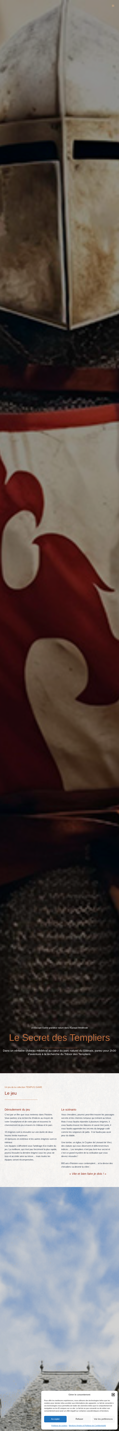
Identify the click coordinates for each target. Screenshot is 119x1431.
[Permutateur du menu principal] (113, 6)
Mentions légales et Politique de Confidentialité (87, 1426)
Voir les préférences (103, 1419)
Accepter (55, 1419)
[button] (113, 1394)
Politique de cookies (59, 1426)
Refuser (79, 1419)
